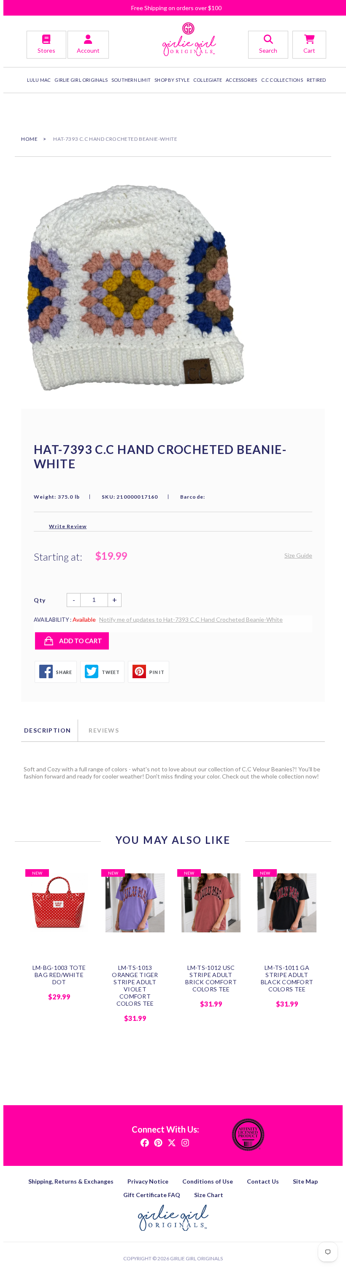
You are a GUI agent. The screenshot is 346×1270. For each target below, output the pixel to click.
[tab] (49, 730)
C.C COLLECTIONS (282, 80)
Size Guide (298, 555)
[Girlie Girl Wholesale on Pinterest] (158, 1142)
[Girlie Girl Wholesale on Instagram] (185, 1142)
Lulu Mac (39, 80)
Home (29, 139)
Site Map (305, 1181)
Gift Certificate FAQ (151, 1194)
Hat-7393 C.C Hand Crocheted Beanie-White (115, 139)
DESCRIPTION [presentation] (47, 730)
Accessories (241, 80)
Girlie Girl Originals (196, 1258)
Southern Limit (131, 80)
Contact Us (263, 1181)
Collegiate (207, 80)
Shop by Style (171, 80)
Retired (316, 80)
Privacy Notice (147, 1181)
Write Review (67, 526)
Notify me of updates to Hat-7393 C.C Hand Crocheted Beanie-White (191, 619)
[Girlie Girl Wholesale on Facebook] (144, 1142)
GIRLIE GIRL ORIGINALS (81, 80)
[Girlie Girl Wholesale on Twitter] (171, 1142)
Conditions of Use (207, 1181)
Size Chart (208, 1194)
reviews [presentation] (104, 730)
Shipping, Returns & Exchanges (71, 1181)
